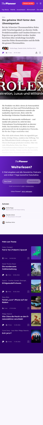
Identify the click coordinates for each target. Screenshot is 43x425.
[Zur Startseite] (9, 3)
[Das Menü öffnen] (40, 3)
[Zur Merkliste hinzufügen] (40, 53)
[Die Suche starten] (37, 3)
